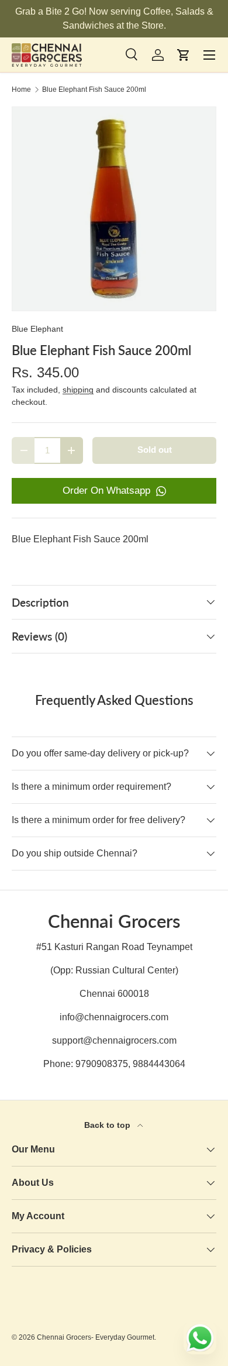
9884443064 (159, 1064)
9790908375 (101, 1064)
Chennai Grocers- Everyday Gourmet (95, 1337)
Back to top (108, 1125)
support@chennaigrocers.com (114, 1040)
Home (21, 89)
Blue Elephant (37, 328)
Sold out (154, 450)
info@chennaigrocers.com (114, 1017)
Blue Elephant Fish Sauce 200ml (94, 89)
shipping (78, 389)
